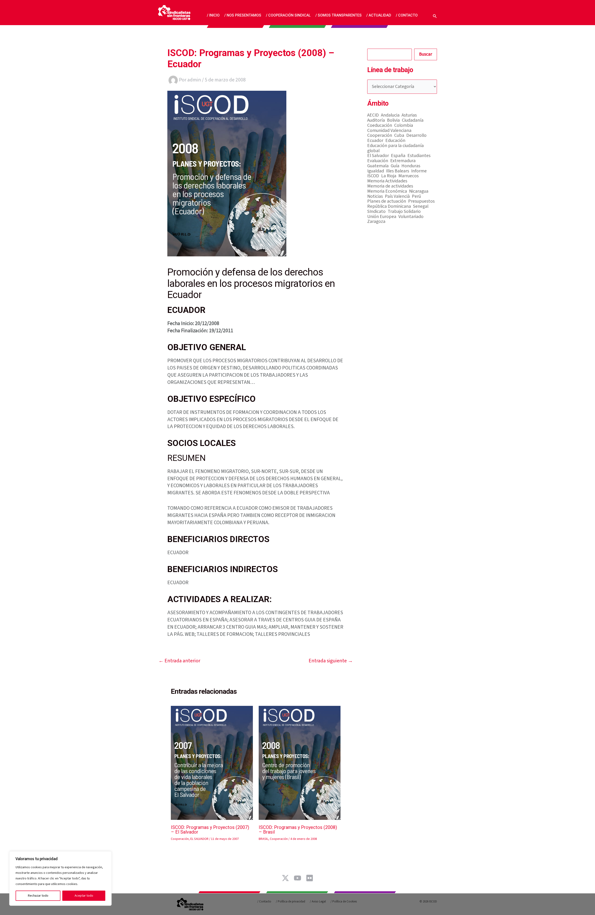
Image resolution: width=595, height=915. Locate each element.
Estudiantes (418, 155)
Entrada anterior (179, 660)
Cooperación (180, 839)
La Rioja (388, 176)
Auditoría (376, 120)
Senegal (420, 206)
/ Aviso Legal (318, 901)
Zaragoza (376, 221)
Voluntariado (410, 216)
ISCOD (373, 176)
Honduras (410, 166)
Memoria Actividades (387, 181)
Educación (395, 140)
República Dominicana (389, 206)
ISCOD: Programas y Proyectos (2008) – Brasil (298, 830)
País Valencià (397, 196)
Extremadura (403, 161)
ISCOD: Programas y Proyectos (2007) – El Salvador (210, 830)
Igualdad (375, 171)
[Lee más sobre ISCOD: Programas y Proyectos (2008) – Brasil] (300, 762)
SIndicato (376, 211)
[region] (60, 878)
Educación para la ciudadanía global (395, 148)
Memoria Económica (387, 191)
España (398, 155)
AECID (373, 115)
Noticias (375, 196)
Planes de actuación (386, 201)
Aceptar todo (84, 895)
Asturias (409, 115)
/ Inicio (213, 15)
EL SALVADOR (199, 839)
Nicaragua (418, 191)
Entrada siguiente (331, 660)
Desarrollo (416, 135)
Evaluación (377, 161)
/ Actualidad (378, 15)
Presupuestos (421, 201)
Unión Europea (381, 216)
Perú (416, 196)
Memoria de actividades (390, 186)
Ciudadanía (412, 120)
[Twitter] (285, 878)
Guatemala (378, 166)
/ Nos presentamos (242, 15)
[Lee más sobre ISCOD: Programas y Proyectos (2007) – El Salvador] (212, 762)
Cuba (399, 135)
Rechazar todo (38, 895)
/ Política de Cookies (344, 901)
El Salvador (378, 155)
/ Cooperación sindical (288, 15)
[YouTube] (297, 878)
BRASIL (263, 839)
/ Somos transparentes (338, 15)
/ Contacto (407, 15)
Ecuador (375, 140)
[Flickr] (309, 878)
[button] (435, 15)
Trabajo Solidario (404, 211)
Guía (395, 166)
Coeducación (379, 125)
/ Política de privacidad (290, 901)
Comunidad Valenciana (389, 130)
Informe (419, 171)
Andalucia (390, 115)
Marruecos (408, 176)
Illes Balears (397, 171)
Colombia (403, 125)
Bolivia (393, 120)
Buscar (425, 54)
